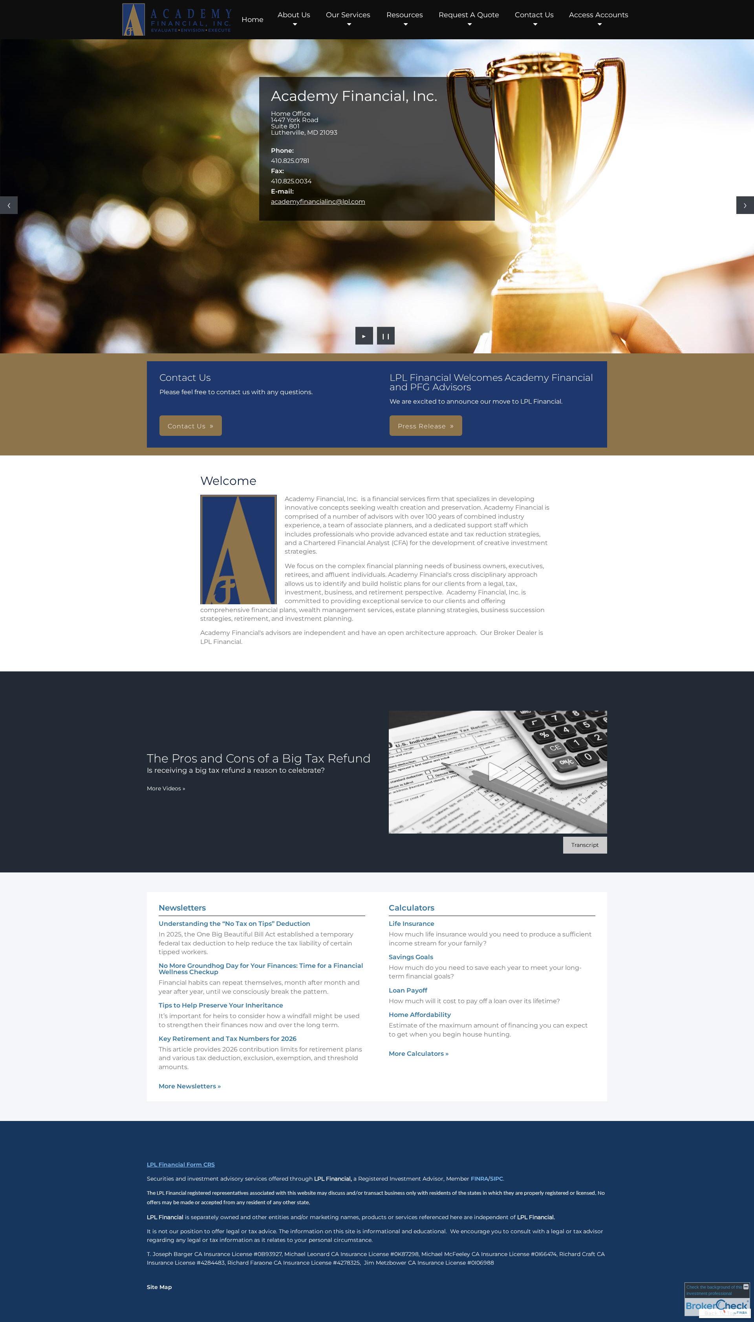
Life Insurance (411, 923)
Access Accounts (598, 15)
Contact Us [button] (187, 426)
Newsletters (182, 907)
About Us (294, 15)
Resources (404, 15)
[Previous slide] (9, 205)
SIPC (496, 1178)
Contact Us (534, 15)
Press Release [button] (422, 426)
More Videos (166, 788)
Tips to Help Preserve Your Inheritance (221, 1005)
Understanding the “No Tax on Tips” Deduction (234, 923)
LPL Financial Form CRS (181, 1164)
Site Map (159, 1287)
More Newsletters (190, 1086)
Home (253, 19)
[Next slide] (745, 205)
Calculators (411, 907)
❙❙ (386, 335)
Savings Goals (411, 957)
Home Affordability (420, 1014)
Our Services (348, 15)
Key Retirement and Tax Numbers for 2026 (227, 1038)
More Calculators (419, 1053)
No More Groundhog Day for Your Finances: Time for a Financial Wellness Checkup (261, 969)
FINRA (479, 1178)
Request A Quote (469, 15)
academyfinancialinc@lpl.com (318, 201)
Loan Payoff (408, 990)
